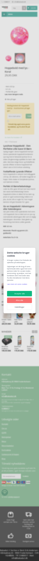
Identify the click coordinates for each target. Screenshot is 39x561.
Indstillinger (19, 307)
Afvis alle (19, 300)
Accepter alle (19, 293)
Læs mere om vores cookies (17, 284)
